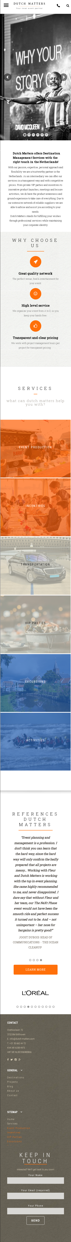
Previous (11, 996)
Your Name (35, 1175)
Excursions (14, 1141)
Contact (12, 1095)
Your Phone (35, 1205)
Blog (10, 1086)
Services (12, 1123)
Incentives (14, 1132)
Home (11, 1119)
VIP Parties (14, 1137)
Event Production (18, 1128)
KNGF (46, 952)
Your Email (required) (35, 1190)
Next (60, 996)
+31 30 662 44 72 (58, 5)
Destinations (15, 1077)
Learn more (36, 969)
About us (13, 1090)
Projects (12, 1081)
